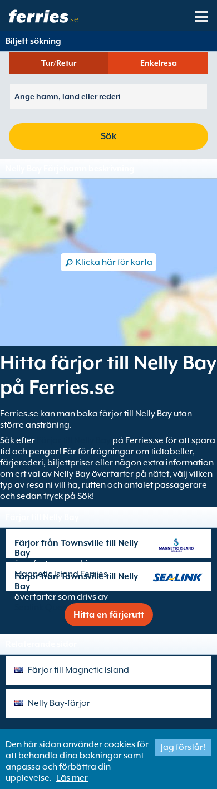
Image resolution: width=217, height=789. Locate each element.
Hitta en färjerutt (108, 615)
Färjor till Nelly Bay (74, 440)
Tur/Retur (58, 62)
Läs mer (72, 778)
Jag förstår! (183, 747)
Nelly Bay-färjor (59, 703)
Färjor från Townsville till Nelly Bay (76, 548)
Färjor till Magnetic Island (78, 670)
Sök (108, 136)
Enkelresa (158, 62)
